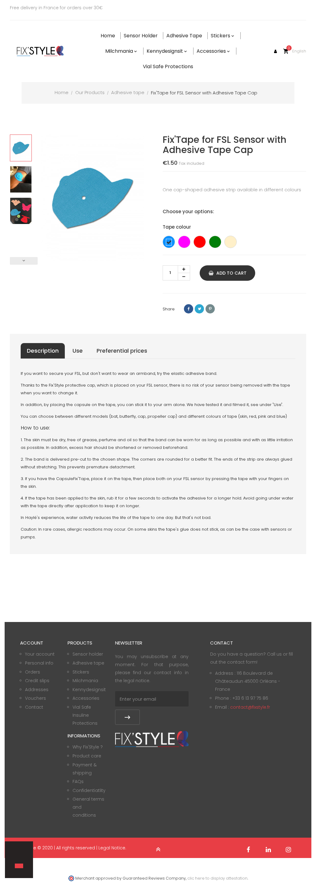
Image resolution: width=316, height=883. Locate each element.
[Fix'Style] (41, 51)
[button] (16, 855)
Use (78, 350)
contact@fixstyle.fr (250, 707)
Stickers (81, 672)
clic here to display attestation (217, 878)
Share (188, 308)
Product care (87, 756)
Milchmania (85, 681)
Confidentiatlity (89, 790)
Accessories (86, 698)
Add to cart (231, 273)
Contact (34, 707)
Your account (40, 654)
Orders (32, 672)
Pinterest (210, 308)
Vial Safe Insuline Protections (85, 715)
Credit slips (37, 681)
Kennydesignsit (89, 689)
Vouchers (35, 698)
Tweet (199, 308)
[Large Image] (152, 739)
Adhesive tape (88, 663)
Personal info (39, 663)
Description (43, 350)
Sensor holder (88, 654)
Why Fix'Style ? (88, 747)
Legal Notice (111, 848)
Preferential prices (122, 350)
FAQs (78, 781)
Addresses (36, 689)
